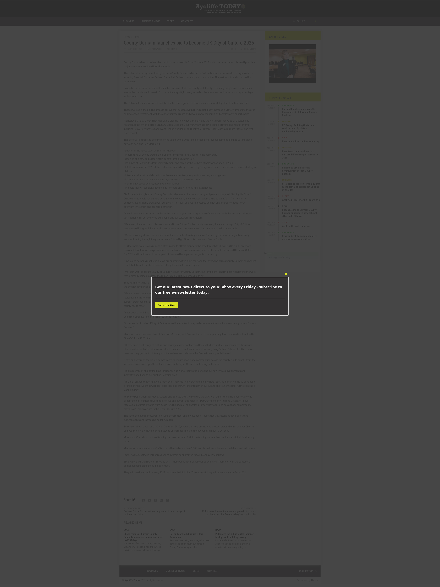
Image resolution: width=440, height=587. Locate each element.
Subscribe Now (167, 305)
